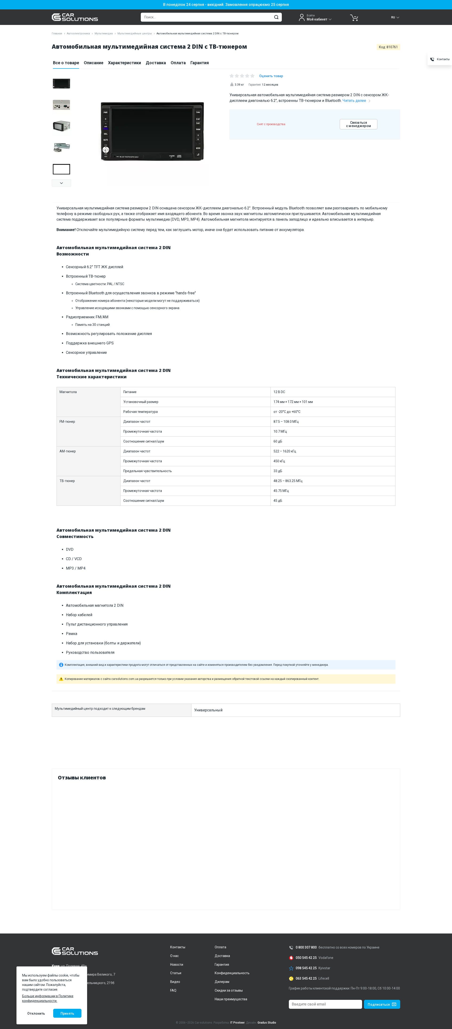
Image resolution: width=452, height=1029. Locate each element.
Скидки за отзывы (229, 990)
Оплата (178, 62)
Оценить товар (271, 76)
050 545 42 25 (306, 958)
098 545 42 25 (306, 968)
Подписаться (379, 1004)
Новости (176, 964)
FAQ (173, 990)
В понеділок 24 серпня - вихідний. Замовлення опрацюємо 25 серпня (226, 5)
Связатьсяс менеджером (358, 124)
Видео (175, 982)
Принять (67, 1013)
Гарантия (199, 62)
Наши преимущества (231, 999)
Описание (93, 62)
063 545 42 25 (306, 978)
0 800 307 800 (306, 947)
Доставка (156, 62)
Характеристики (124, 62)
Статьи (175, 973)
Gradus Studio (267, 1022)
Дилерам (222, 982)
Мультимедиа (104, 33)
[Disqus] (226, 844)
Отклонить (36, 1013)
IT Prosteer (237, 1022)
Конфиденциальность (232, 973)
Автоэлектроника (78, 33)
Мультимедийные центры (134, 33)
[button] (61, 183)
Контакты (177, 947)
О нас (174, 956)
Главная (57, 33)
